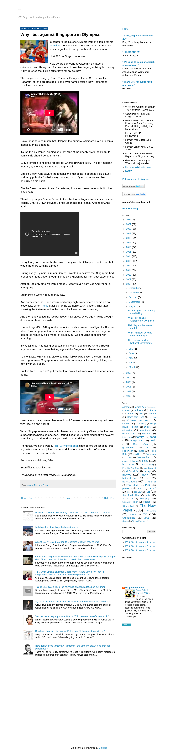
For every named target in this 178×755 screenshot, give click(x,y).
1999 (129, 391)
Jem (130, 457)
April (131, 362)
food (153, 436)
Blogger (103, 748)
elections (145, 430)
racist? (152, 488)
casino (153, 417)
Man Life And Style (130, 468)
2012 (129, 265)
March (132, 367)
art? (141, 413)
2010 (129, 275)
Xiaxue (125, 521)
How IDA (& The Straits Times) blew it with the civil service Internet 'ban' (72, 512)
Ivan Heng (137, 454)
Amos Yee (140, 407)
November (134, 292)
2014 (129, 256)
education (127, 430)
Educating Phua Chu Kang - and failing (141, 312)
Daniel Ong (141, 423)
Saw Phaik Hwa (130, 495)
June (132, 353)
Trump (133, 514)
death (135, 427)
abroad (125, 407)
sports (30, 485)
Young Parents (138, 521)
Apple (153, 410)
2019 (129, 233)
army (130, 413)
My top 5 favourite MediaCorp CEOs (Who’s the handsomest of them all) (72, 601)
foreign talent (137, 440)
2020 (129, 229)
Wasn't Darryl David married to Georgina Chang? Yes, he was (67, 542)
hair (147, 447)
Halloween (127, 451)
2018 (129, 238)
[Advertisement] (89, 688)
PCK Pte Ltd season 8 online (140, 550)
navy (147, 478)
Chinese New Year (138, 420)
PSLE (140, 488)
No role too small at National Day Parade (140, 341)
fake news (127, 437)
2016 (129, 247)
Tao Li (44, 305)
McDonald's (132, 471)
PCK (147, 485)
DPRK (147, 427)
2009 (129, 279)
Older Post (109, 498)
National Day (129, 478)
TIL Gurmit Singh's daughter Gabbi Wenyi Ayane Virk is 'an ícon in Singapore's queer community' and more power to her (69, 573)
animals (139, 410)
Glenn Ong (140, 444)
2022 (129, 219)
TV (145, 514)
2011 (129, 270)
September (135, 302)
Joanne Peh (143, 457)
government (128, 447)
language (128, 464)
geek (153, 440)
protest (126, 488)
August (133, 306)
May (131, 358)
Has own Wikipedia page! (138, 167)
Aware (152, 413)
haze (141, 451)
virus (146, 517)
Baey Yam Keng (135, 417)
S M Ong (20, 9)
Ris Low (138, 492)
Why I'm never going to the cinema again (140, 334)
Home (69, 498)
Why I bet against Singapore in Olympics (141, 319)
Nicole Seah (150, 482)
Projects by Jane (134, 587)
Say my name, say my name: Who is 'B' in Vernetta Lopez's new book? (72, 616)
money (147, 471)
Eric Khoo (147, 433)
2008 (129, 284)
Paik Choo (132, 485)
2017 (129, 242)
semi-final (55, 45)
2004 (129, 377)
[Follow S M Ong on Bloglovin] (134, 195)
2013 (129, 261)
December (134, 288)
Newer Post (27, 498)
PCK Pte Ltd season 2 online (140, 542)
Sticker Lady (128, 506)
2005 (129, 373)
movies (126, 474)
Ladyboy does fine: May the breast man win (57, 527)
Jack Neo (151, 454)
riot (128, 492)
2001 (129, 386)
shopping (144, 498)
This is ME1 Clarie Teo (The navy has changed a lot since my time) (70, 587)
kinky (145, 460)
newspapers (129, 481)
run (148, 491)
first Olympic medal (66, 445)
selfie (148, 495)
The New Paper (41, 485)
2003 (129, 382)
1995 (129, 396)
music (145, 474)
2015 (129, 251)
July (131, 349)
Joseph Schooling (130, 461)
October (133, 297)
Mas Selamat (150, 468)
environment (128, 433)
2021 (129, 224)
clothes (126, 423)
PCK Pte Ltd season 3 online (140, 546)
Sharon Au (127, 498)
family (140, 436)
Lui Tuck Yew (146, 464)
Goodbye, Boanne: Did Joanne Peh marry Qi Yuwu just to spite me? (70, 631)
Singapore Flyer (130, 502)
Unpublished (128, 517)
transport (150, 510)
